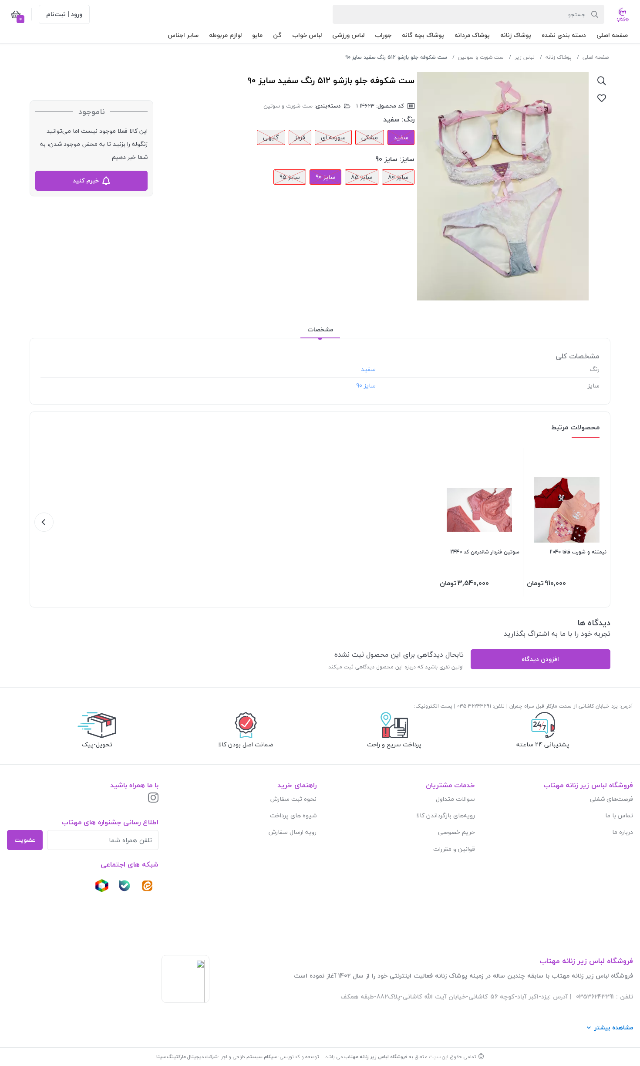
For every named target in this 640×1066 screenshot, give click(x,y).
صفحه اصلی (596, 57)
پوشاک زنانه (559, 57)
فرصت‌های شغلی (611, 798)
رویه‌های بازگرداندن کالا (445, 815)
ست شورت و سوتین (481, 57)
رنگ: (408, 119)
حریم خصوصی (456, 831)
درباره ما (622, 831)
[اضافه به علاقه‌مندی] (601, 98)
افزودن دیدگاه (540, 659)
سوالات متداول (455, 798)
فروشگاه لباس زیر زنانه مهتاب (376, 1057)
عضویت (24, 839)
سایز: (407, 159)
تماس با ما (619, 815)
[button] (612, 35)
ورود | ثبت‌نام (64, 14)
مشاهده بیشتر (613, 1027)
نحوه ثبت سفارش (293, 798)
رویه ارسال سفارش (293, 831)
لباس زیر (525, 57)
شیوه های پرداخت (293, 815)
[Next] (44, 522)
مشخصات (320, 329)
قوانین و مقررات (454, 848)
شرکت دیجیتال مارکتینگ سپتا (187, 1057)
